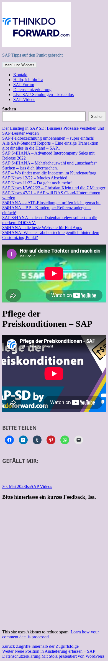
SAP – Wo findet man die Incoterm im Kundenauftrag (49, 173)
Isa (28, 486)
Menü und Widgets (19, 65)
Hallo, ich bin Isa (28, 79)
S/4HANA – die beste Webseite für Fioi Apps (42, 227)
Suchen (9, 109)
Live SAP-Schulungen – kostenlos (43, 94)
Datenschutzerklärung (32, 89)
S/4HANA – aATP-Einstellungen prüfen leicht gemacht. (51, 202)
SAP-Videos (24, 99)
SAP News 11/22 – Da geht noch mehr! (37, 182)
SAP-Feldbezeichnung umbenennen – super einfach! (48, 138)
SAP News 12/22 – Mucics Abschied (34, 178)
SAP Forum (23, 84)
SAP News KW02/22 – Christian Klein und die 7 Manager (53, 187)
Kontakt (20, 74)
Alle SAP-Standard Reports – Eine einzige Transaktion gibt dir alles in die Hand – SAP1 (50, 145)
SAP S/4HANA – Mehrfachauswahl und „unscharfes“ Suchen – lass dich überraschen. (49, 165)
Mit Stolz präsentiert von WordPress (73, 656)
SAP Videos (41, 486)
